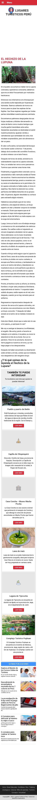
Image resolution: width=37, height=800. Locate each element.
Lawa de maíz (19, 551)
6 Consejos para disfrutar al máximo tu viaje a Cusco (9, 718)
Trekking (32, 787)
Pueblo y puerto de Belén (18, 409)
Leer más (18, 426)
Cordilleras (21, 787)
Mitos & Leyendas (22, 790)
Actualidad (22, 792)
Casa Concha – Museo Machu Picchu (18, 502)
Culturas (13, 790)
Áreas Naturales (12, 787)
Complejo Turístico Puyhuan (18, 638)
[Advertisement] (18, 35)
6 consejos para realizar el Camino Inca (8, 734)
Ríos (26, 787)
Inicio (4, 787)
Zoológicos (6, 790)
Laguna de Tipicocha (18, 596)
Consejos (15, 792)
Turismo (32, 790)
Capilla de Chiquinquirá (18, 454)
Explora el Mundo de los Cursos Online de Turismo (9, 670)
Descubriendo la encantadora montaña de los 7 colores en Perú (8, 685)
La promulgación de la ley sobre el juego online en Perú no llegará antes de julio (9, 701)
